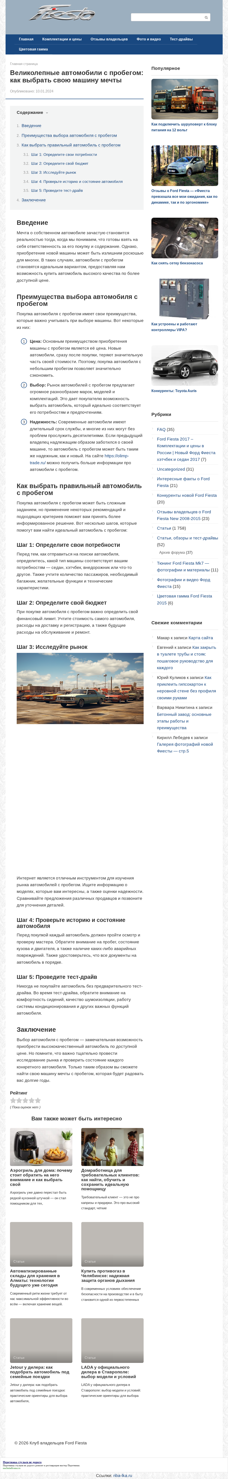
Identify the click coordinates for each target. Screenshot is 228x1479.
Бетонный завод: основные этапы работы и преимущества (184, 721)
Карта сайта (201, 637)
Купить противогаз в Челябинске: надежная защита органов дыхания (108, 1276)
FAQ (161, 429)
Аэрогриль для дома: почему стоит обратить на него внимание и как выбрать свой (41, 1177)
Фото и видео (149, 39)
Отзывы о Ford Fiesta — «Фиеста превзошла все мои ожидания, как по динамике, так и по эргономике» (184, 196)
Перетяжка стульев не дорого (19, 1465)
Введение (31, 125)
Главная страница (24, 64)
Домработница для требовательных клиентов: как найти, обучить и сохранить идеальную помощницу (110, 1179)
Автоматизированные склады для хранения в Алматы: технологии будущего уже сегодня (35, 1278)
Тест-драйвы (181, 39)
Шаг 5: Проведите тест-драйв (57, 190)
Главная (26, 39)
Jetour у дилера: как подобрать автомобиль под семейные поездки (39, 1372)
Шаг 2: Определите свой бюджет (59, 163)
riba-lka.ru (122, 1475)
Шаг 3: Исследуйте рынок (53, 172)
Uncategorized (171, 469)
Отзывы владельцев (109, 39)
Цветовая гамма (33, 49)
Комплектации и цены (62, 39)
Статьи (164, 528)
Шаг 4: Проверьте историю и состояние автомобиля (77, 181)
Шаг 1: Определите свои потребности (64, 154)
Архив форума (172, 552)
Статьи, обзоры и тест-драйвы (187, 538)
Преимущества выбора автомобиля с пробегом (69, 135)
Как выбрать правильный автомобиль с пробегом (71, 145)
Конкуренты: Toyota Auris (174, 391)
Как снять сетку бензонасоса (177, 263)
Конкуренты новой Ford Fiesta (187, 495)
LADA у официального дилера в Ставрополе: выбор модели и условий (108, 1372)
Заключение (34, 200)
